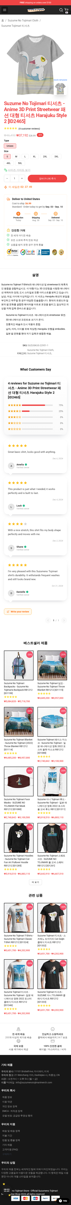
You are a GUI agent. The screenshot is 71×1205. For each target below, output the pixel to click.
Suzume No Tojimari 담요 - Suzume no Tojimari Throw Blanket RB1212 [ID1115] (51, 686)
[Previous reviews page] (48, 620)
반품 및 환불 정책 (11, 1140)
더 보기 (35, 882)
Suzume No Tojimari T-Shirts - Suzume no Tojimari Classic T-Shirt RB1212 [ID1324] (19, 939)
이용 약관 (7, 1101)
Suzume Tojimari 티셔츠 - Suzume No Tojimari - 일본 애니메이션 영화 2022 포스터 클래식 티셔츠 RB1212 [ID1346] (18, 999)
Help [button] (65, 1201)
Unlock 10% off (7, 1190)
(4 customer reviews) (29, 128)
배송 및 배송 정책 (11, 1131)
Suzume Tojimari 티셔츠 (15, 25)
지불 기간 (7, 1135)
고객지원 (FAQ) (10, 1149)
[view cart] (66, 10)
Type (6, 140)
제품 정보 (7, 1097)
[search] (61, 10)
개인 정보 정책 (9, 1106)
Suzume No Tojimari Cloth (23, 20)
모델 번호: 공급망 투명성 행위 (17, 1115)
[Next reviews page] (64, 620)
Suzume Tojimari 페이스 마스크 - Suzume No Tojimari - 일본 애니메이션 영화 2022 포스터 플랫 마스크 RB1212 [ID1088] (52, 746)
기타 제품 (7, 1144)
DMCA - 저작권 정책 (12, 1111)
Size (6, 151)
